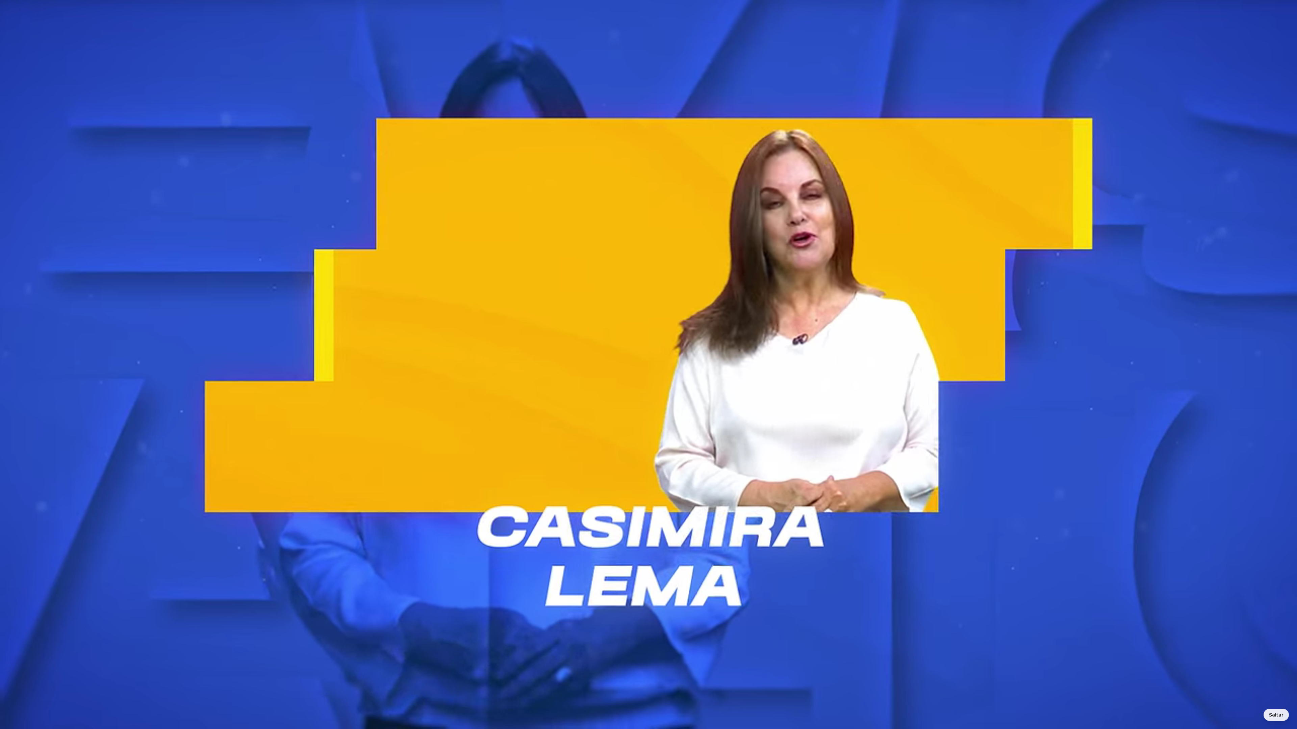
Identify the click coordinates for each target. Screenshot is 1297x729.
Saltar (1276, 715)
